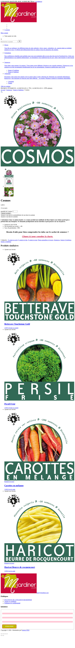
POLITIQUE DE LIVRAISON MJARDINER (18, 600)
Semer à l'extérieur (65, 240)
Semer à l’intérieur (13, 72)
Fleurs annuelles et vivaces (45, 240)
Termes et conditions (10, 601)
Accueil (3, 90)
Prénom (4, 612)
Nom (3, 616)
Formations (39, 56)
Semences (38, 65)
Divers (38, 47)
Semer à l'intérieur (18, 90)
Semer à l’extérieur (13, 70)
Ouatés (10, 83)
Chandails (11, 81)
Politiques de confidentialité (12, 603)
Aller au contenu (5, 86)
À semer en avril (12, 240)
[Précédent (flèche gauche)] (1, 635)
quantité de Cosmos (6, 211)
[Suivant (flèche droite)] (3, 635)
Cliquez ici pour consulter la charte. (37, 236)
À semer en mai (32, 240)
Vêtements (37, 76)
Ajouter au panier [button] (13, 328)
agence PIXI (25, 630)
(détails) (50, 88)
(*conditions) (38, 1)
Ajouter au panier (5, 213)
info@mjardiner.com (43, 593)
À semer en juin (22, 240)
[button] (2, 91)
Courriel (4, 620)
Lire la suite (11, 489)
